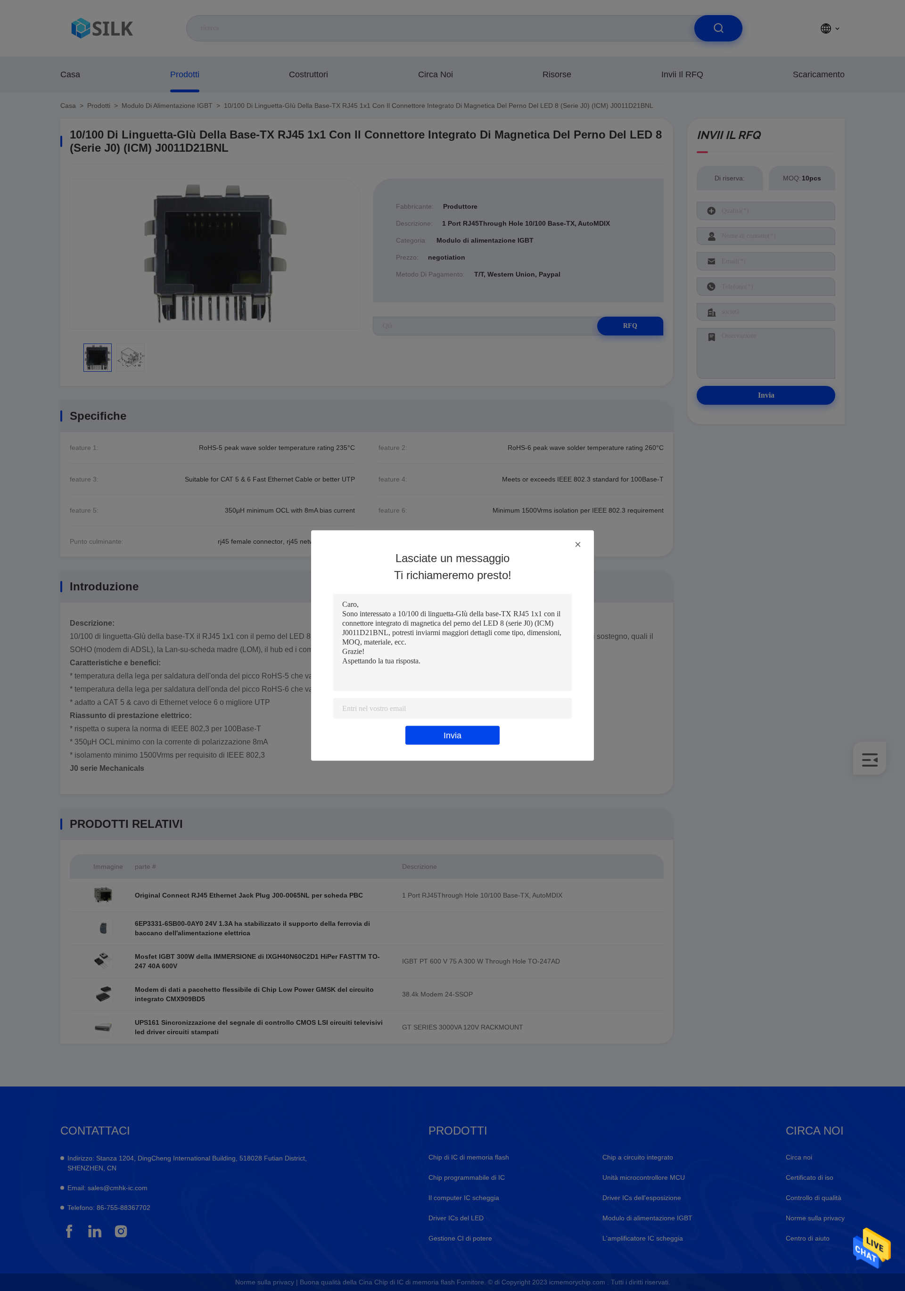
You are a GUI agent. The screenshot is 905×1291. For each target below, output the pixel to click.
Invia (452, 735)
